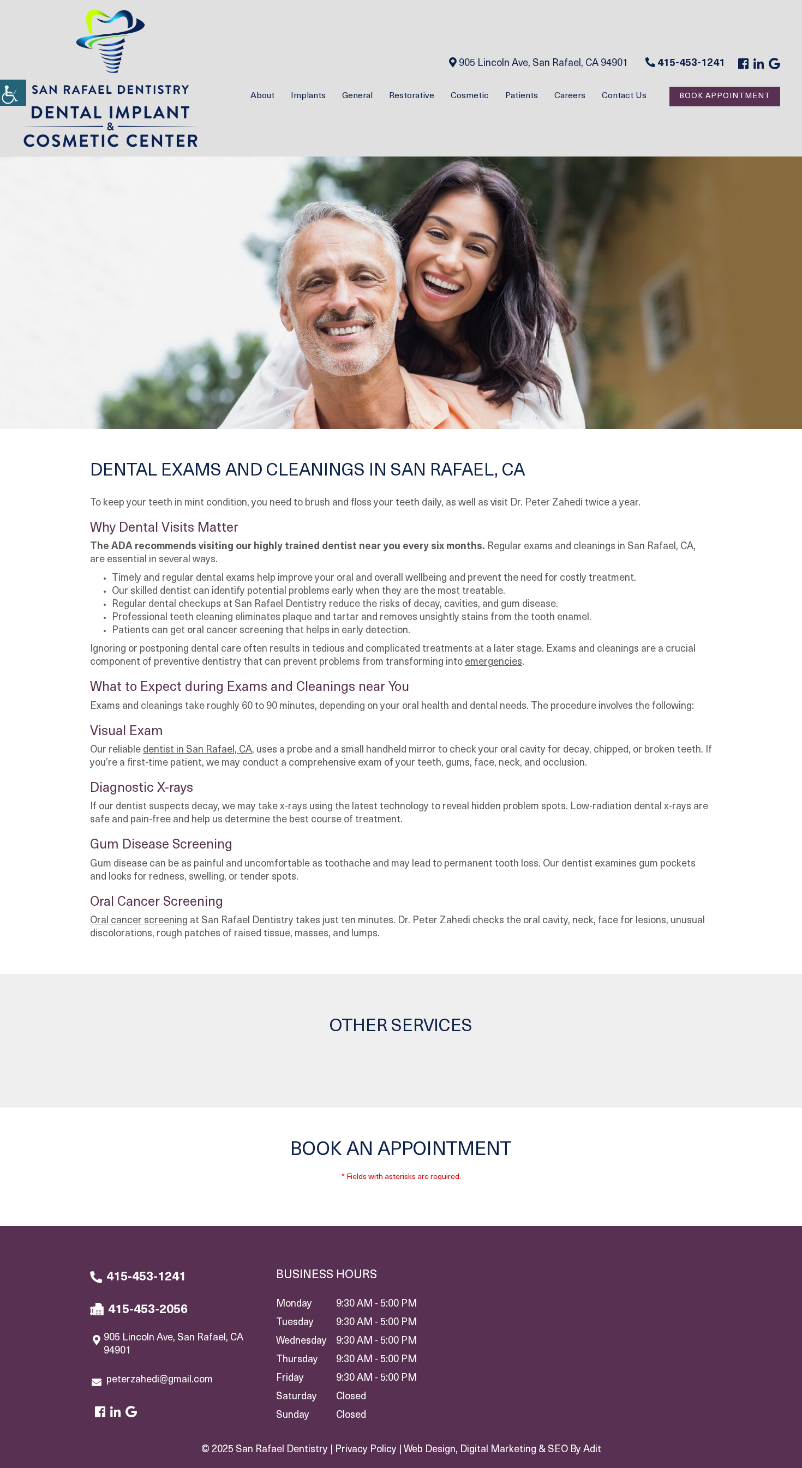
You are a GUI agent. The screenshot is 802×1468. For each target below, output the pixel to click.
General (357, 96)
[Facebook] (743, 64)
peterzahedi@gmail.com (159, 1380)
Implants (308, 96)
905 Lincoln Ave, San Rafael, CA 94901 (542, 64)
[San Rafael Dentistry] (110, 78)
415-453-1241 (690, 64)
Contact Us (624, 96)
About (262, 96)
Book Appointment (724, 96)
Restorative (411, 96)
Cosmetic (470, 96)
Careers (569, 96)
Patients (521, 96)
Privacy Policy (366, 1450)
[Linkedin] (758, 64)
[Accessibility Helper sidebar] (13, 93)
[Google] (774, 64)
